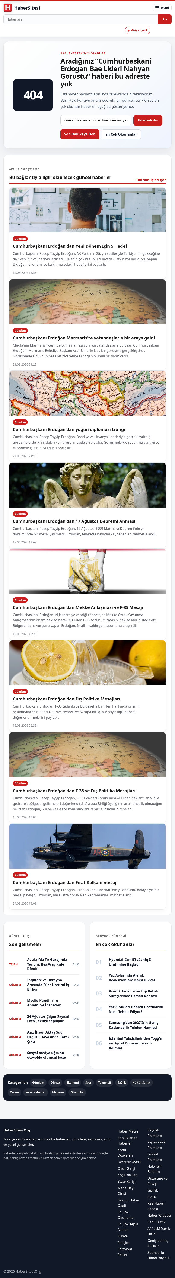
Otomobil (77, 1092)
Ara (165, 19)
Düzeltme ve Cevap (157, 1181)
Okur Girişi (126, 1168)
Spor (88, 1082)
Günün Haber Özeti (129, 1203)
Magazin (58, 1092)
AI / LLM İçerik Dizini (158, 1231)
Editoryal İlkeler (125, 1252)
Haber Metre (128, 1131)
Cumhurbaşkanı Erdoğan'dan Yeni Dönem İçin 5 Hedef (70, 246)
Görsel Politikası (154, 1157)
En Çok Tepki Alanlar (128, 1227)
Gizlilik (152, 1190)
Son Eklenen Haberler (127, 1140)
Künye (123, 1236)
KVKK (151, 1196)
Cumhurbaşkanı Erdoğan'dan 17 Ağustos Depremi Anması (74, 521)
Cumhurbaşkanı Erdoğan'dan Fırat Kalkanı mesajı (65, 882)
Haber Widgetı (159, 1215)
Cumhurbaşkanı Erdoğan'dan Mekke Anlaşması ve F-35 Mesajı (78, 607)
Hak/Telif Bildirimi (154, 1169)
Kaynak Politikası (154, 1133)
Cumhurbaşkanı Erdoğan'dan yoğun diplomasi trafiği (69, 429)
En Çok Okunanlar (121, 134)
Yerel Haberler (36, 1092)
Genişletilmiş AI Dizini (157, 1243)
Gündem (20, 239)
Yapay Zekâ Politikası (156, 1145)
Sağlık (122, 1082)
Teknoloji (104, 1082)
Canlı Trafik (156, 1222)
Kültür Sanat (141, 1082)
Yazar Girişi (127, 1181)
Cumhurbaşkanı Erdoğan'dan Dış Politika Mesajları (66, 699)
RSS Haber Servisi (155, 1206)
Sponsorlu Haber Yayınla (158, 1255)
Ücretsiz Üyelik (129, 1162)
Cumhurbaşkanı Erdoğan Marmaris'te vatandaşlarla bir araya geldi (84, 338)
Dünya (55, 1082)
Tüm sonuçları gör (150, 180)
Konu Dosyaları (125, 1152)
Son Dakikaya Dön (80, 134)
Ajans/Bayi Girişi (126, 1191)
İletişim (123, 1242)
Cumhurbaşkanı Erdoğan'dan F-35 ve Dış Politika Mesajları (74, 791)
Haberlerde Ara (148, 120)
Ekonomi (73, 1082)
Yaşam (14, 1092)
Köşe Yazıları (128, 1175)
